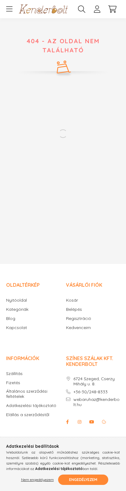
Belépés (74, 309)
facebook (67, 422)
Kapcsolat (16, 327)
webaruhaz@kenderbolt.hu (96, 402)
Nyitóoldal (16, 300)
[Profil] (97, 9)
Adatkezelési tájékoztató (31, 405)
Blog (10, 318)
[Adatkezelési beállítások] (104, 422)
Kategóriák (17, 309)
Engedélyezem (83, 479)
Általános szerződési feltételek (26, 394)
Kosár (72, 300)
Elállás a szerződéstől (27, 414)
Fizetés (13, 382)
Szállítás (14, 373)
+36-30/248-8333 (90, 392)
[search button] (82, 9)
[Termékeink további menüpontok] (9, 9)
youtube (92, 422)
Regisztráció (78, 318)
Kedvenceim (78, 327)
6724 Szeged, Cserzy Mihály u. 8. (94, 381)
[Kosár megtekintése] (112, 9)
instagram (79, 422)
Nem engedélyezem (37, 479)
